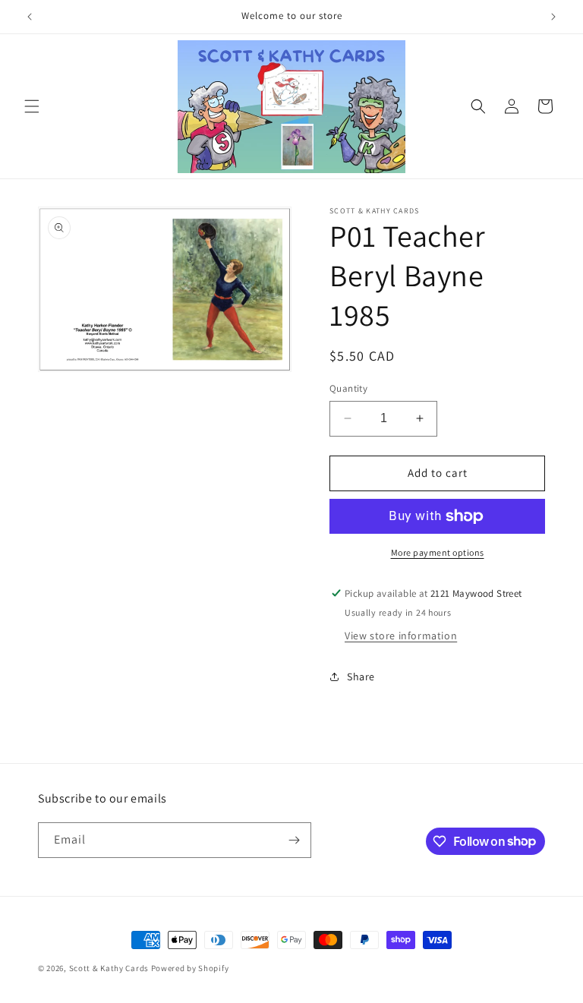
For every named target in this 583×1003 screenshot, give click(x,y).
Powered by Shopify (190, 968)
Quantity (348, 388)
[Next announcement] (553, 16)
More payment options (437, 552)
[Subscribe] (293, 840)
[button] (32, 106)
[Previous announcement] (29, 16)
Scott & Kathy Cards (109, 968)
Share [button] (361, 676)
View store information (401, 635)
